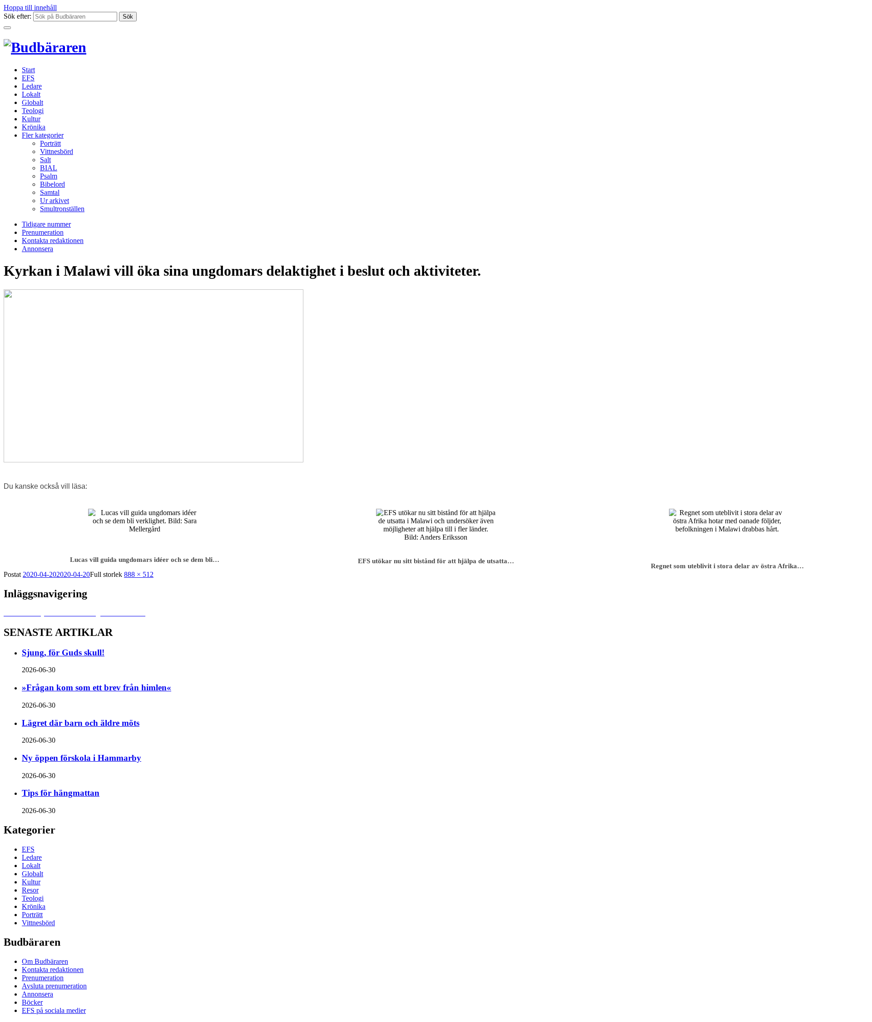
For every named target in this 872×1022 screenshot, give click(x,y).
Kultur (31, 119)
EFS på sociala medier (54, 1010)
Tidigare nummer (46, 224)
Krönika (33, 127)
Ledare (32, 86)
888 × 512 (139, 574)
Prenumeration (43, 232)
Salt (45, 160)
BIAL (48, 168)
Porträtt (50, 143)
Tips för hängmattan (60, 793)
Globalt (32, 102)
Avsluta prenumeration (54, 986)
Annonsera (37, 249)
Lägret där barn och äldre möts (80, 723)
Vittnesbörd (56, 151)
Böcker (32, 1002)
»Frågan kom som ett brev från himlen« (96, 687)
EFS (28, 78)
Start (28, 70)
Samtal (49, 192)
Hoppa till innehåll (30, 7)
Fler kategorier (43, 135)
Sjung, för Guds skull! (63, 652)
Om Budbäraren (45, 961)
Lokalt (31, 94)
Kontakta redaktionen (53, 240)
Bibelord (52, 184)
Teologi (33, 110)
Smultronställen (62, 209)
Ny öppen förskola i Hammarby (81, 758)
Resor (30, 890)
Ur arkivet (54, 200)
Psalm (48, 176)
